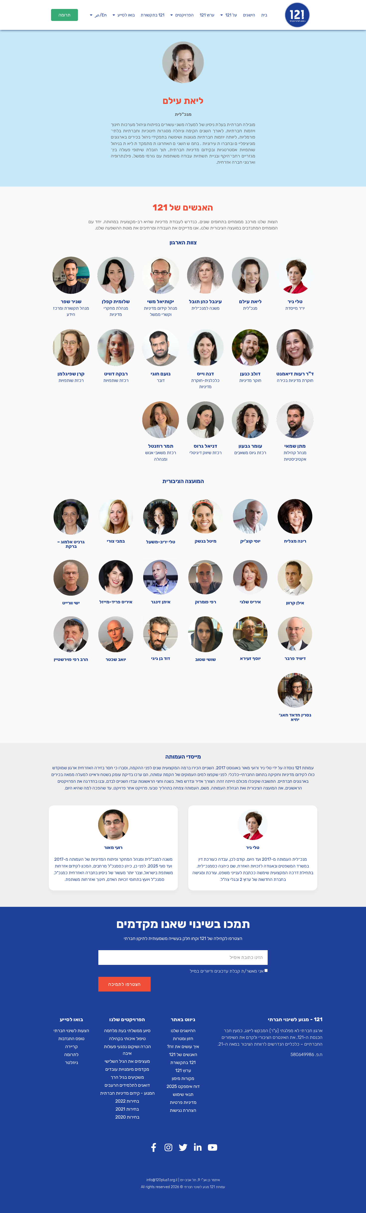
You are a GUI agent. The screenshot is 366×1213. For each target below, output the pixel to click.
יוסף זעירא (250, 658)
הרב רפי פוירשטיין (71, 659)
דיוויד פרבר (295, 658)
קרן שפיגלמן (71, 374)
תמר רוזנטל (160, 446)
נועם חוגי (161, 374)
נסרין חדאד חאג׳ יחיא (295, 717)
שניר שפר (71, 301)
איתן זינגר (161, 602)
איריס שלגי (250, 602)
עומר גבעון (250, 446)
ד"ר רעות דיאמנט (295, 374)
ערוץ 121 (207, 14)
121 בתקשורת (152, 14)
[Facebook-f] (153, 1147)
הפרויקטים (184, 14)
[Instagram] (168, 1147)
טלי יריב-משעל (160, 542)
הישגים (249, 14)
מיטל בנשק (205, 541)
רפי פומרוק (205, 602)
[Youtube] (212, 1147)
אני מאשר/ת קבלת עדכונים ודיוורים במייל (226, 971)
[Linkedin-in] (197, 1147)
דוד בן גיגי (160, 658)
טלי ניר (295, 301)
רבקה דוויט (116, 374)
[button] (64, 15)
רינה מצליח (295, 541)
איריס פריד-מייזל (115, 602)
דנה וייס (205, 374)
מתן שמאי (295, 446)
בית (264, 14)
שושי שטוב (205, 659)
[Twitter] (183, 1147)
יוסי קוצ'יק (250, 541)
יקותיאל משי (160, 301)
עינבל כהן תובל (205, 301)
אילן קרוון (295, 603)
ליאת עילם (250, 301)
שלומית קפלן (116, 301)
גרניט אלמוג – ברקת (71, 544)
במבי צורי (116, 541)
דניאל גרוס (205, 446)
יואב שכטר (116, 659)
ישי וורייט (71, 603)
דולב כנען (250, 374)
